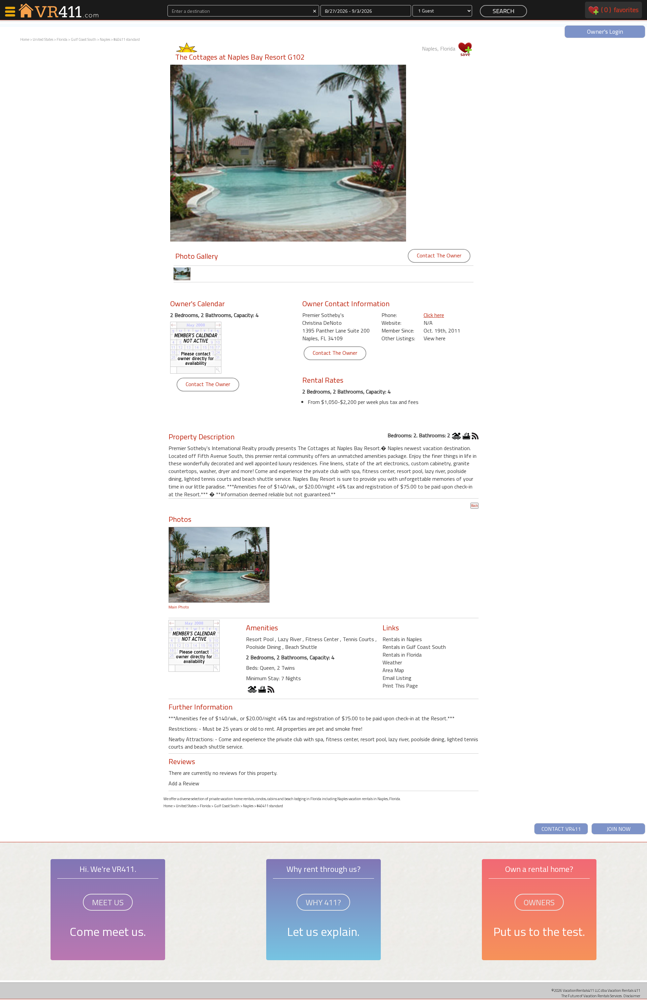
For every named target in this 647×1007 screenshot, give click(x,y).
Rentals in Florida (402, 655)
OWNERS (539, 902)
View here (434, 338)
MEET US (108, 902)
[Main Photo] (219, 564)
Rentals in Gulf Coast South (414, 647)
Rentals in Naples (402, 639)
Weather (392, 662)
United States (43, 39)
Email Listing (396, 678)
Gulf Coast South (83, 39)
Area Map (393, 670)
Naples (105, 39)
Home (24, 39)
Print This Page (400, 686)
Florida (62, 39)
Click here (434, 315)
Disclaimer (631, 996)
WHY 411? (323, 902)
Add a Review (183, 783)
